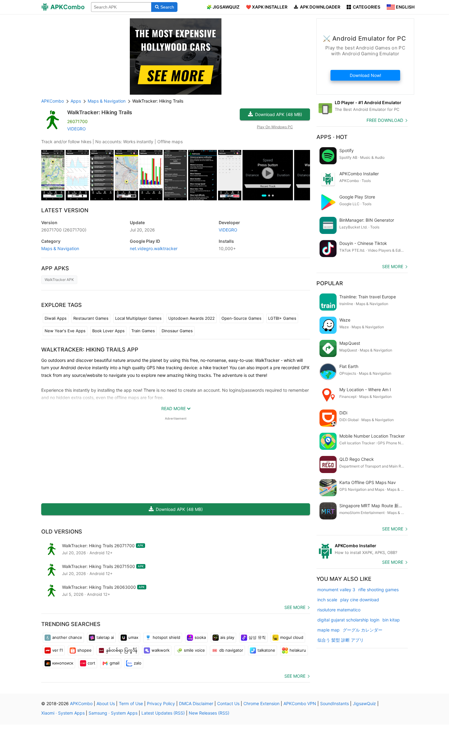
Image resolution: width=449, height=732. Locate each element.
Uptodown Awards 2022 (191, 318)
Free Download (385, 120)
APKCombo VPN (299, 703)
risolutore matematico (338, 609)
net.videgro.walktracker (153, 248)
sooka (200, 637)
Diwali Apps (56, 318)
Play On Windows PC (275, 127)
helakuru (298, 650)
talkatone (266, 650)
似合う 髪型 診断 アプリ (340, 640)
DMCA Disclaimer (196, 703)
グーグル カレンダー (362, 629)
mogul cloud (291, 637)
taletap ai (105, 637)
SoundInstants (334, 703)
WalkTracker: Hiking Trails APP (89, 349)
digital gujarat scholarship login (348, 619)
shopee (84, 650)
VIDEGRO (76, 128)
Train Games (143, 330)
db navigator (231, 650)
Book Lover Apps (108, 330)
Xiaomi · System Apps (63, 713)
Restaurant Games (90, 318)
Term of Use (131, 703)
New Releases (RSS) (209, 713)
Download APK (278, 114)
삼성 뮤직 (257, 637)
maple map (328, 629)
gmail (114, 663)
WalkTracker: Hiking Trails (99, 112)
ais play (227, 637)
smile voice (194, 650)
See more (294, 607)
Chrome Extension (261, 703)
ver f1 (57, 650)
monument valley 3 (336, 589)
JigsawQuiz (364, 703)
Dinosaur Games (177, 330)
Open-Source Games (241, 318)
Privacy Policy (161, 703)
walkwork (160, 650)
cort (91, 663)
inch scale (327, 599)
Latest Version (64, 210)
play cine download (359, 599)
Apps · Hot (332, 137)
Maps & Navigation (60, 248)
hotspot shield (166, 637)
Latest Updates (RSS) (163, 713)
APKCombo (52, 101)
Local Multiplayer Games (138, 318)
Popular (329, 283)
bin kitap (391, 619)
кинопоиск (62, 663)
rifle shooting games (378, 589)
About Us (106, 703)
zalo (137, 663)
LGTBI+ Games (282, 318)
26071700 (63, 229)
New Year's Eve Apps (65, 330)
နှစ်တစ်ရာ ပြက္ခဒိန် (121, 650)
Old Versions (61, 531)
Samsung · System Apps (113, 713)
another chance (67, 637)
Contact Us (228, 703)
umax (133, 637)
